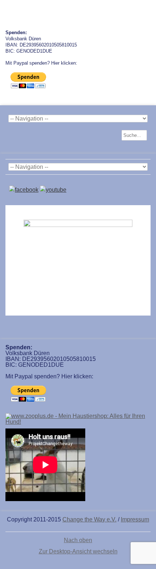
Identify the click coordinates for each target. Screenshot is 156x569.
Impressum (135, 519)
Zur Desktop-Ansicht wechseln (78, 551)
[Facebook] (23, 190)
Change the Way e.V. (89, 519)
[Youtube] (53, 190)
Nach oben (78, 540)
